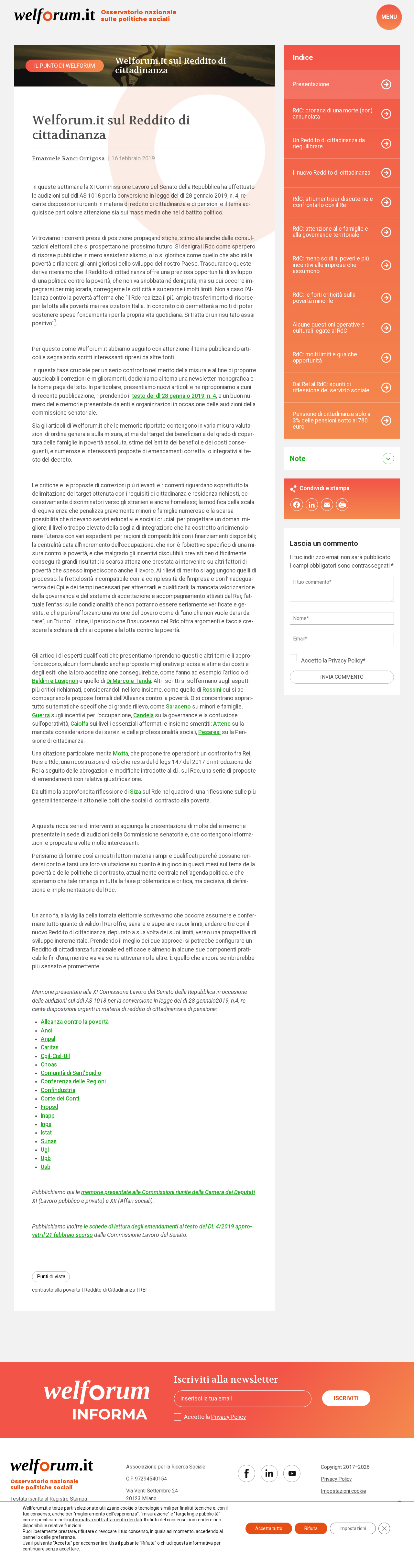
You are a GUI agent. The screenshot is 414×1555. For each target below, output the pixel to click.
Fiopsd (49, 1107)
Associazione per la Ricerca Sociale (165, 1467)
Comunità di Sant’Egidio (71, 1073)
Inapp (48, 1115)
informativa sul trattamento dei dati (105, 1519)
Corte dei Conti (60, 1098)
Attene (222, 723)
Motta (120, 753)
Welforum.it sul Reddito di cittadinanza (170, 65)
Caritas (50, 1047)
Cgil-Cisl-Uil (55, 1056)
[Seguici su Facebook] (246, 1473)
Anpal (48, 1039)
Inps (46, 1124)
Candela (143, 715)
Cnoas (49, 1064)
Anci (46, 1030)
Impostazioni (353, 1528)
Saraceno (178, 706)
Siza (135, 792)
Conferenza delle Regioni (73, 1081)
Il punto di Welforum (64, 66)
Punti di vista (51, 1276)
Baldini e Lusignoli (55, 681)
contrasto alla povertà (56, 1290)
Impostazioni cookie (343, 1491)
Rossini (211, 689)
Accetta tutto (268, 1528)
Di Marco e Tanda (128, 681)
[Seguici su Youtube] (291, 1473)
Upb (46, 1158)
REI (143, 1290)
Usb (45, 1167)
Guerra (41, 715)
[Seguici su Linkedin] (269, 1473)
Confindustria (58, 1090)
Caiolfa (79, 723)
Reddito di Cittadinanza (109, 1290)
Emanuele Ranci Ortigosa (68, 158)
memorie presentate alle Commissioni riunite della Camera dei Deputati (168, 1192)
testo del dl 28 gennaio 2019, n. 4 (174, 396)
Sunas (49, 1141)
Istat (46, 1132)
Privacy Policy (345, 660)
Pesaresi (209, 732)
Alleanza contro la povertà (75, 1022)
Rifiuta (311, 1528)
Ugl (45, 1149)
